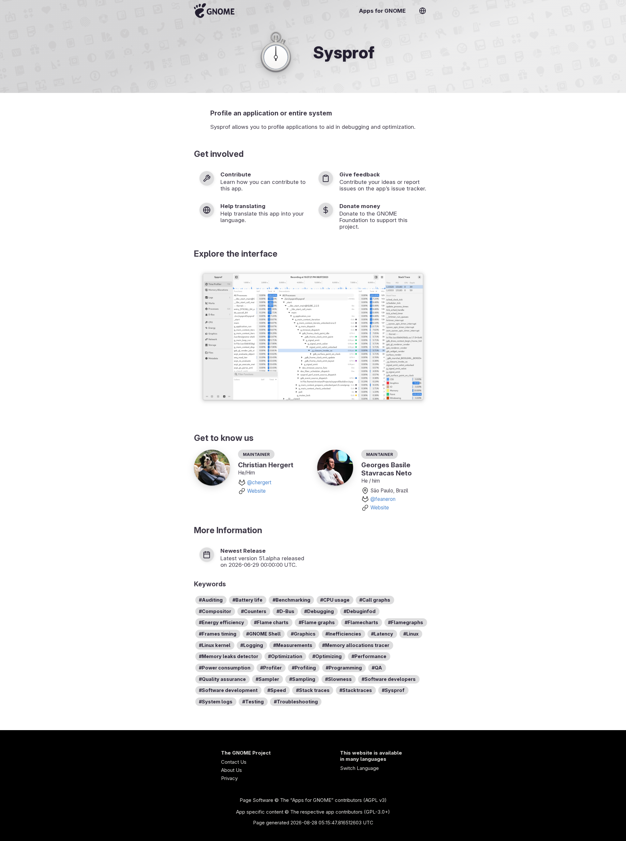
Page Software (256, 800)
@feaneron (382, 499)
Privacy (229, 778)
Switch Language (359, 768)
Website (256, 491)
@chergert (259, 482)
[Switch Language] (422, 10)
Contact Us (233, 762)
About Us (231, 770)
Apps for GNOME (382, 11)
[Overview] (214, 10)
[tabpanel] (313, 337)
